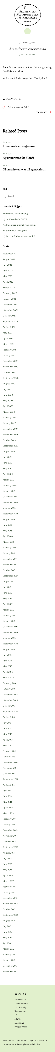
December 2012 (10, 898)
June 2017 (7, 593)
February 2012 (9, 954)
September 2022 (10, 253)
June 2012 (7, 932)
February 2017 (9, 615)
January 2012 (9, 960)
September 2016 (10, 643)
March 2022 (9, 287)
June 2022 (8, 270)
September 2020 (10, 378)
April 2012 (8, 943)
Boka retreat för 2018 (18, 107)
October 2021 (9, 316)
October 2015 (9, 706)
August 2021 (9, 327)
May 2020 (8, 400)
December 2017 (10, 559)
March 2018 (8, 542)
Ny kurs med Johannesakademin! (19, 236)
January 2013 (9, 892)
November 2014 (10, 768)
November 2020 (10, 366)
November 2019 (10, 434)
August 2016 (9, 649)
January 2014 (9, 824)
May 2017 (7, 598)
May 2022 (7, 276)
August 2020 (9, 383)
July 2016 (7, 655)
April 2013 (8, 875)
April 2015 (8, 740)
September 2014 (10, 779)
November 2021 (10, 310)
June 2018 (7, 525)
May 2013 (7, 869)
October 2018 (9, 508)
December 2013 (10, 830)
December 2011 (10, 966)
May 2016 (7, 666)
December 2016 (10, 626)
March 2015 (8, 745)
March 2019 (8, 480)
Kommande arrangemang (19, 146)
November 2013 (10, 836)
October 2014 (9, 773)
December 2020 (10, 361)
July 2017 (7, 587)
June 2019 (7, 463)
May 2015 (7, 734)
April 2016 (8, 672)
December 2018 (10, 496)
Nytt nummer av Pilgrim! (15, 230)
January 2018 (9, 553)
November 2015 (10, 700)
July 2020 (7, 389)
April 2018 (8, 536)
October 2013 (9, 841)
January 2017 (9, 621)
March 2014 (8, 813)
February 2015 (9, 751)
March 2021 (8, 344)
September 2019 (10, 446)
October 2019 (9, 440)
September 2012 (10, 915)
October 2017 (9, 570)
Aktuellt (7, 142)
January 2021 (9, 355)
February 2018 (9, 547)
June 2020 (8, 395)
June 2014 (7, 796)
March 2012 (8, 949)
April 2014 (8, 807)
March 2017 (8, 610)
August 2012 (9, 920)
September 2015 (10, 711)
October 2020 (9, 372)
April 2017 (7, 604)
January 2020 (9, 423)
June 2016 (7, 660)
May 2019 (7, 468)
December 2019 (10, 429)
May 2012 (7, 937)
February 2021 (9, 350)
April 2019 (8, 474)
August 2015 (9, 717)
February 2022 (10, 293)
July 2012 (7, 926)
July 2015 (7, 723)
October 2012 (9, 909)
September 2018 (10, 513)
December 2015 (10, 694)
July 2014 (7, 790)
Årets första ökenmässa (27, 49)
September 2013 (10, 847)
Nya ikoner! (41, 112)
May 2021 (7, 333)
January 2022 (9, 299)
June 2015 (7, 728)
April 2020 (8, 406)
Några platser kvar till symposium (24, 169)
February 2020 (10, 417)
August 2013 (9, 853)
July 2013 (7, 858)
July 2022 (7, 265)
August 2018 (9, 519)
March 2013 (8, 881)
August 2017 (9, 581)
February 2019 (10, 485)
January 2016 (9, 689)
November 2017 (10, 564)
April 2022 (8, 282)
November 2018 (10, 502)
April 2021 (8, 338)
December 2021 (10, 304)
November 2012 (10, 903)
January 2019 (9, 491)
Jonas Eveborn (27, 55)
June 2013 (7, 864)
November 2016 (10, 632)
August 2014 (9, 785)
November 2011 (10, 971)
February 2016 (10, 683)
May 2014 (7, 802)
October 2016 (9, 638)
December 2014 (10, 762)
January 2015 (9, 756)
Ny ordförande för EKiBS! (18, 157)
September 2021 (10, 321)
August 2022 (9, 259)
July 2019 (7, 457)
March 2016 (8, 677)
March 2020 (9, 412)
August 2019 (9, 451)
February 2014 (9, 819)
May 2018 (7, 530)
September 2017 (10, 576)
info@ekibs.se (21, 1027)
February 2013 (9, 886)
